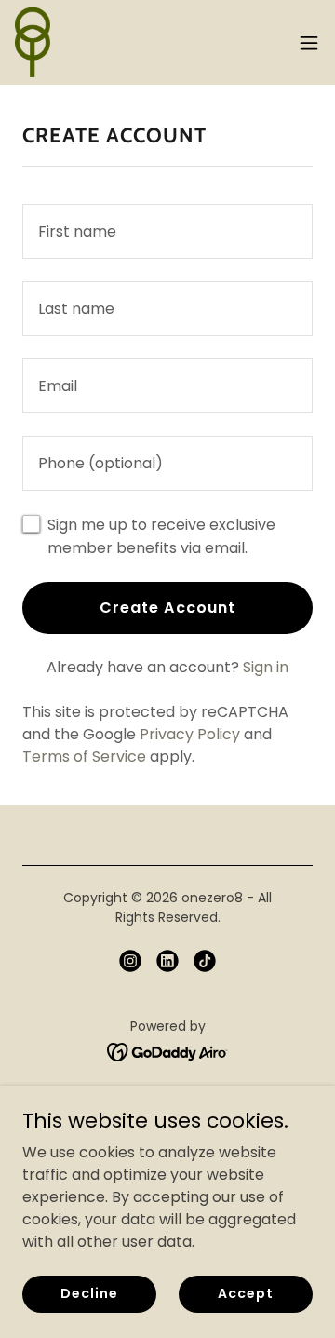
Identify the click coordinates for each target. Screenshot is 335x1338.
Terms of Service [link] (84, 756)
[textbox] (167, 231)
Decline (88, 1293)
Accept (245, 1293)
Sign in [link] (265, 667)
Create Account (167, 607)
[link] (32, 42)
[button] (309, 42)
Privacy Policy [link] (190, 734)
